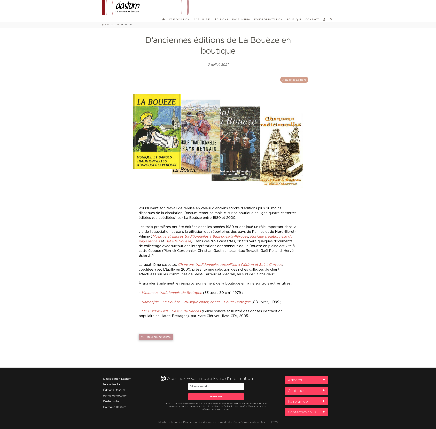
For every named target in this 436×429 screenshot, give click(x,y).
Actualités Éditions (294, 79)
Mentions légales (169, 422)
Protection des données (235, 406)
